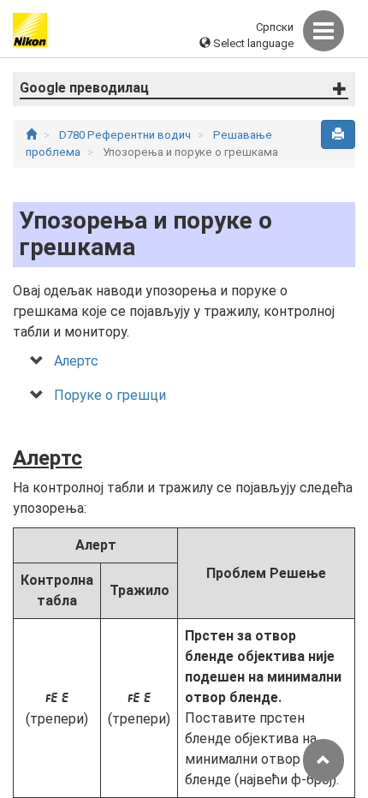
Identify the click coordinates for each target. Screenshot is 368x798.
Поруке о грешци (110, 395)
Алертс (76, 361)
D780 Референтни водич (126, 134)
